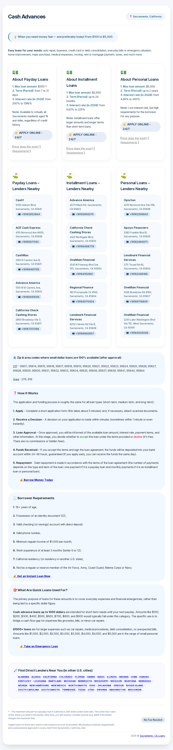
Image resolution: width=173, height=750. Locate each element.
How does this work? (26, 146)
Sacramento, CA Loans (152, 735)
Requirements (20, 151)
